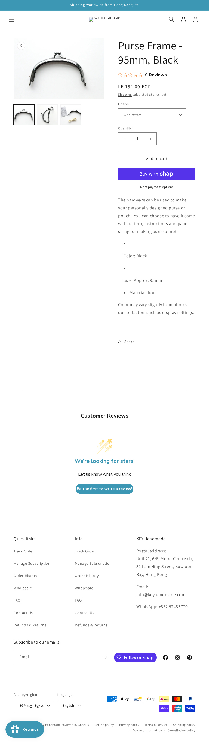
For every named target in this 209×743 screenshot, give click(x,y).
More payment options (157, 187)
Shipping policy (184, 725)
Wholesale (23, 587)
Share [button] (129, 341)
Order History (25, 575)
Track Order (24, 551)
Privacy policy (129, 725)
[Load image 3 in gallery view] (70, 114)
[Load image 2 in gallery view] (47, 114)
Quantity (125, 128)
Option (123, 104)
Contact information (147, 730)
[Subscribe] (105, 657)
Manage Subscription (32, 563)
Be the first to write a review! (104, 488)
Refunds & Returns (30, 625)
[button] (11, 19)
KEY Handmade (49, 725)
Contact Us (23, 612)
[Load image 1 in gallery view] (24, 114)
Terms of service (156, 725)
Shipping (125, 94)
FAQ (17, 600)
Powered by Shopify (75, 725)
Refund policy (104, 725)
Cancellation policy (181, 730)
